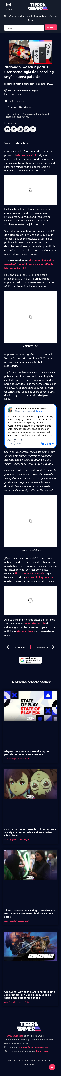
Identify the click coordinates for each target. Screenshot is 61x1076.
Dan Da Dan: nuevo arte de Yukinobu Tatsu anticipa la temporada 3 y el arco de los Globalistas (30, 832)
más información (35, 623)
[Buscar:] (24, 28)
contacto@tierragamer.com (33, 1047)
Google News (25, 631)
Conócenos (42, 1050)
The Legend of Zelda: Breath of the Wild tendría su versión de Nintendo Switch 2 (29, 264)
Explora (8, 9)
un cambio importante (39, 577)
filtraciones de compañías (31, 573)
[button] (7, 129)
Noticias (23, 107)
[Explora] (8, 4)
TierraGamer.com (13, 1035)
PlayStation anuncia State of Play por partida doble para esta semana (27, 753)
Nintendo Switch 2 (27, 155)
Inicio (13, 107)
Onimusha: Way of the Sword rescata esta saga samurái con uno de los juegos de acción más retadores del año (29, 994)
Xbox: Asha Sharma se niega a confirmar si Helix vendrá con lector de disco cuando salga (30, 913)
